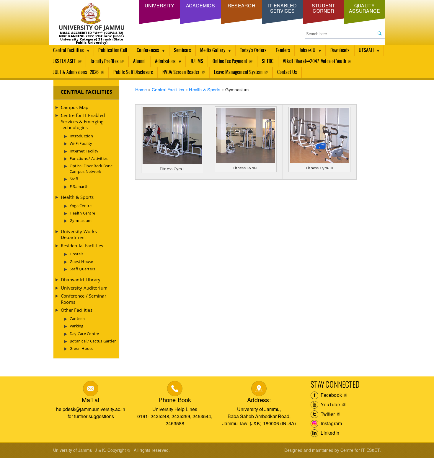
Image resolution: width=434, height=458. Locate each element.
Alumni (139, 61)
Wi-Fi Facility (81, 143)
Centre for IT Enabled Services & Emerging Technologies (83, 121)
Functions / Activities (88, 158)
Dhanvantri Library (80, 279)
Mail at (90, 399)
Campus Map (74, 107)
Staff (74, 178)
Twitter (327, 413)
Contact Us (287, 72)
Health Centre (82, 213)
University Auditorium (84, 288)
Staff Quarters (82, 269)
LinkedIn (329, 432)
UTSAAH (364, 52)
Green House (82, 348)
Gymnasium (81, 220)
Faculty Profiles (104, 61)
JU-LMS (196, 61)
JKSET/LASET (64, 61)
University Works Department (79, 234)
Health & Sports (204, 89)
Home (141, 89)
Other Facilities (76, 310)
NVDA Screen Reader (180, 72)
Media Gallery (210, 52)
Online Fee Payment (230, 61)
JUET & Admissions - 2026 (76, 72)
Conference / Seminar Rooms (83, 299)
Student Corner (323, 8)
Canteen (77, 318)
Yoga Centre (81, 205)
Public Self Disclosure (133, 72)
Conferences (145, 52)
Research (241, 5)
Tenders (283, 50)
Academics (200, 5)
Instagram (330, 423)
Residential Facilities (82, 246)
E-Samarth (79, 186)
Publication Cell (112, 50)
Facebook (330, 395)
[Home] (91, 17)
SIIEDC (267, 61)
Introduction (81, 136)
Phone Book (175, 399)
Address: (259, 399)
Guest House (81, 261)
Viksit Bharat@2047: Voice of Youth (314, 61)
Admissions (163, 63)
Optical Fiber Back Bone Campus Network (91, 168)
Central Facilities (66, 52)
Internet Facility (84, 151)
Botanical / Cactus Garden (93, 341)
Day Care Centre (84, 333)
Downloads (340, 50)
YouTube (329, 404)
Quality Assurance (364, 8)
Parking (77, 326)
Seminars (182, 50)
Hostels (77, 253)
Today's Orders (253, 50)
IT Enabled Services (282, 8)
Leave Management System (238, 72)
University (159, 5)
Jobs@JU (305, 52)
